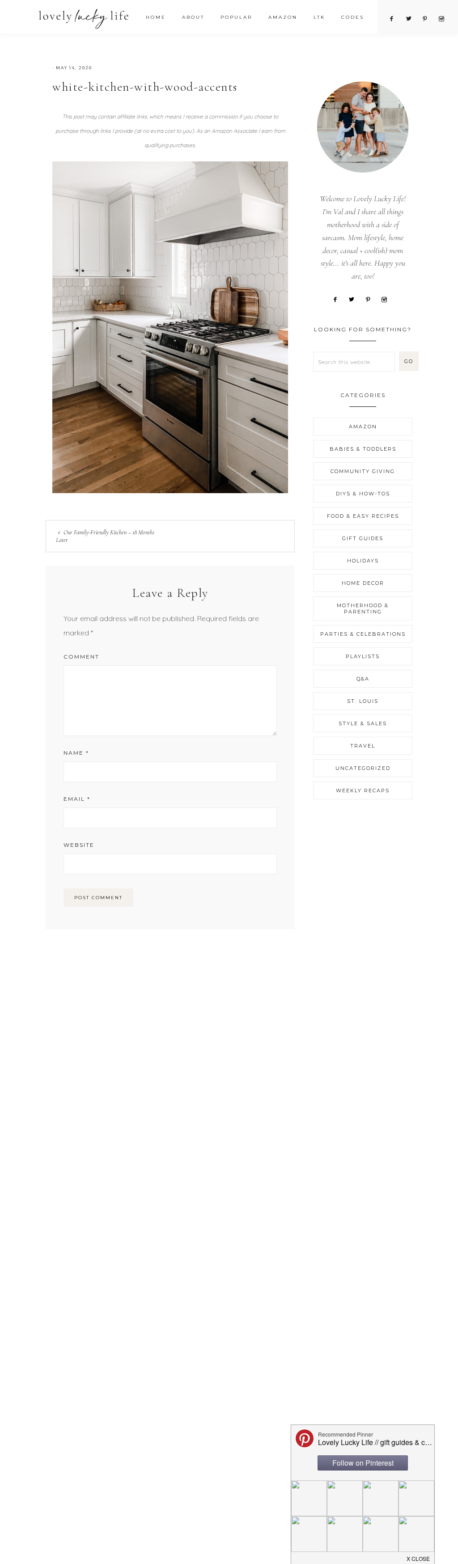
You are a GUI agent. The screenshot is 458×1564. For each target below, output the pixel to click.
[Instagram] (387, 298)
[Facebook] (338, 298)
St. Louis (362, 701)
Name (76, 752)
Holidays (363, 561)
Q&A (362, 679)
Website (79, 844)
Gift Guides (362, 538)
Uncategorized (362, 768)
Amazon (363, 426)
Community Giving (363, 471)
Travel (362, 746)
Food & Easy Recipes (363, 516)
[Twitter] (355, 298)
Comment (81, 656)
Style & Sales (363, 723)
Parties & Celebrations (363, 634)
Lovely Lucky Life (84, 18)
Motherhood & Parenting (363, 608)
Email (77, 798)
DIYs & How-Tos (363, 493)
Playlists (363, 656)
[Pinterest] (371, 298)
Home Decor (363, 583)
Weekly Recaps (363, 790)
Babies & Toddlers (363, 449)
